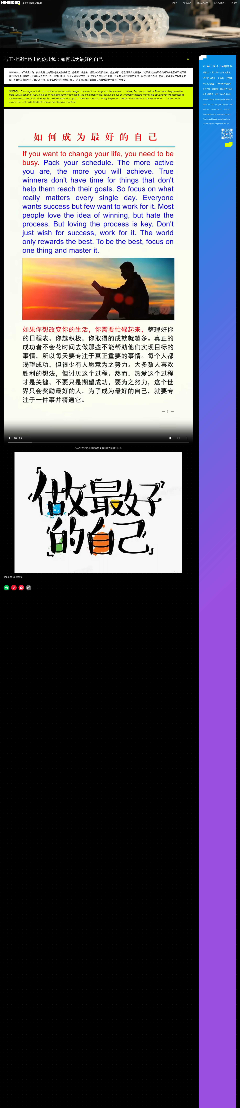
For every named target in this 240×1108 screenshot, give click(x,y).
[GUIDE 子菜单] (238, 3)
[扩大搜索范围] (188, 59)
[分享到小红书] (21, 587)
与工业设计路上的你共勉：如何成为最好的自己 (53, 59)
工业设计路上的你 (32, 72)
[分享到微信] (6, 587)
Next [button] (237, 23)
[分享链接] (28, 587)
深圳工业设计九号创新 (32, 3)
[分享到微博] (14, 587)
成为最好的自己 (88, 79)
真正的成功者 (150, 72)
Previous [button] (2, 23)
